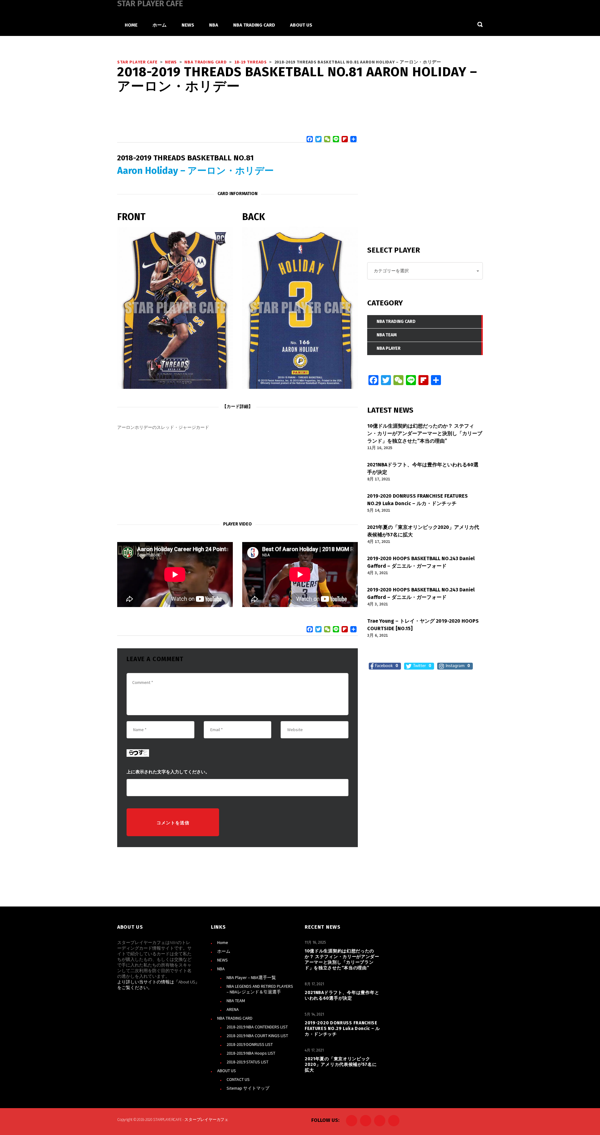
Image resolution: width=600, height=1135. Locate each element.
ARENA (233, 1009)
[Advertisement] (237, 476)
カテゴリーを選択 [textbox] (391, 271)
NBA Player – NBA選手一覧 (251, 977)
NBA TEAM (236, 1000)
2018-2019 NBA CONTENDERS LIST (257, 1027)
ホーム (223, 951)
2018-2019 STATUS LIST (247, 1062)
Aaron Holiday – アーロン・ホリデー (195, 170)
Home (222, 942)
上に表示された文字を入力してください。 (168, 772)
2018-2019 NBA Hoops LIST (251, 1053)
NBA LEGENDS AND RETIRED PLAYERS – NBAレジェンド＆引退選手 (260, 989)
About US (186, 982)
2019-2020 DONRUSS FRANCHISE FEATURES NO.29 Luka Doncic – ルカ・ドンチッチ (342, 1028)
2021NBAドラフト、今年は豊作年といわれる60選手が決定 (342, 995)
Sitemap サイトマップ (248, 1088)
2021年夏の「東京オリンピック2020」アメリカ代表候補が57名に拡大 (341, 1064)
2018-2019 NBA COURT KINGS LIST (257, 1035)
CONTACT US (238, 1079)
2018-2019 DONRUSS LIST (250, 1044)
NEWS (222, 960)
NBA (221, 969)
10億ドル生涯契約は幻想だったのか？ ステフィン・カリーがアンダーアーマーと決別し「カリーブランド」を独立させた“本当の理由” (342, 959)
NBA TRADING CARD (234, 1018)
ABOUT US (226, 1070)
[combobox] (425, 270)
